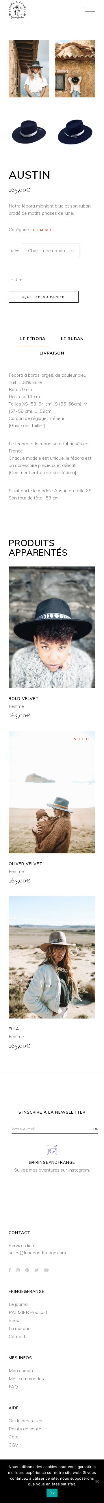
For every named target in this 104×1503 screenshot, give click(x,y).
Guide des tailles (27, 425)
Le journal (19, 1304)
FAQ (13, 1386)
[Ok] (97, 1481)
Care (13, 1437)
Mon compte (22, 1370)
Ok (52, 1493)
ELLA (14, 1028)
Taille (14, 250)
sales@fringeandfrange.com (37, 1252)
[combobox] (50, 251)
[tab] (33, 339)
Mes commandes (26, 1378)
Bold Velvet (24, 698)
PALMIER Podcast (28, 1312)
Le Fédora (33, 338)
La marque (20, 1328)
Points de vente (25, 1429)
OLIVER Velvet (25, 863)
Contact (17, 1336)
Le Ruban (72, 338)
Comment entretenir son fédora (42, 472)
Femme (43, 230)
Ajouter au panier (43, 297)
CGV (13, 1445)
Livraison (52, 353)
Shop (14, 1320)
